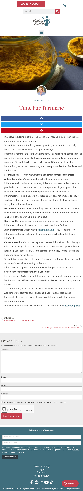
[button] (41, 32)
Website (4, 394)
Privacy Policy (41, 466)
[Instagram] (41, 482)
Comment (5, 350)
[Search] (57, 11)
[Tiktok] (51, 482)
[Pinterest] (36, 482)
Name (4, 377)
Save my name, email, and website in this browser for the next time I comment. (35, 402)
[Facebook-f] (32, 482)
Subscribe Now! (10, 457)
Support (41, 472)
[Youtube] (46, 482)
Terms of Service (17, 452)
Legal (41, 469)
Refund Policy (41, 475)
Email (4, 385)
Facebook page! (71, 305)
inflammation (46, 229)
